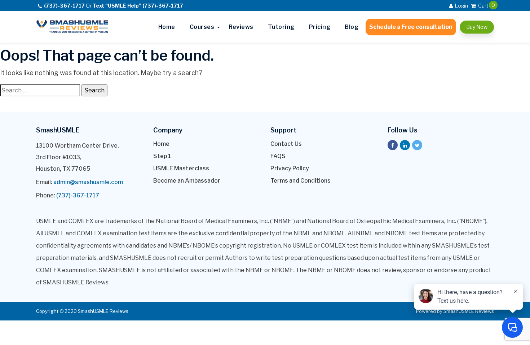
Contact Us (286, 143)
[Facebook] (393, 145)
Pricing (320, 26)
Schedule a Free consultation (410, 26)
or (113, 6)
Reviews (241, 26)
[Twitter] (417, 145)
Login (461, 6)
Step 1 (162, 156)
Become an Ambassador (186, 180)
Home (166, 26)
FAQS (278, 156)
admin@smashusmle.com (88, 182)
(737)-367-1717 (77, 195)
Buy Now (476, 27)
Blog (351, 26)
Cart (483, 5)
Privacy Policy (289, 168)
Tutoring (281, 26)
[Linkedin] (405, 145)
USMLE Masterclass (181, 168)
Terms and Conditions (300, 180)
